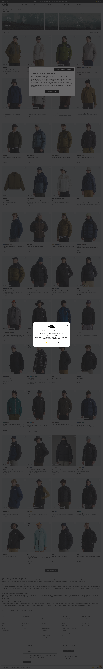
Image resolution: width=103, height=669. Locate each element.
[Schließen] (67, 325)
